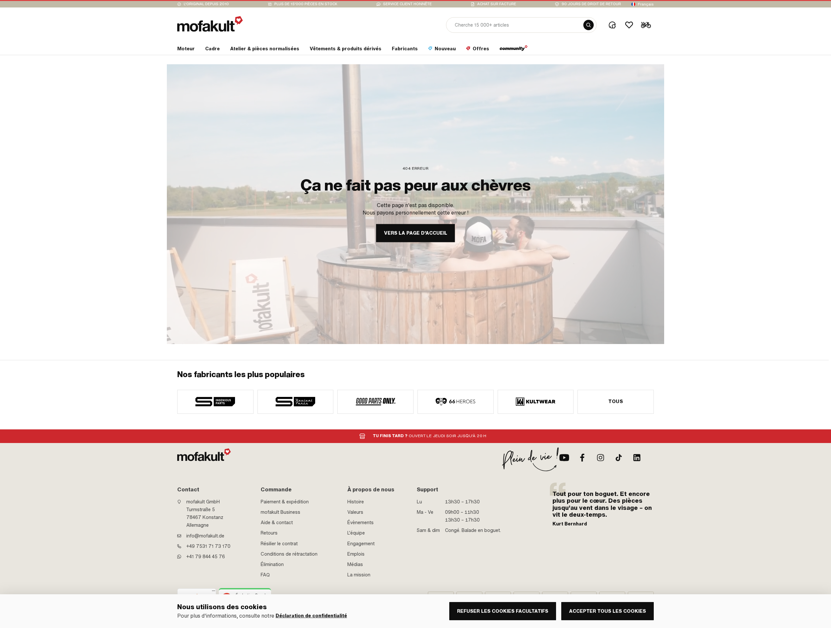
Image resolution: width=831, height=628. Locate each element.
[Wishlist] (629, 25)
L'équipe (356, 533)
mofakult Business (280, 512)
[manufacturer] (215, 402)
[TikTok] (618, 457)
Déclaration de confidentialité (311, 616)
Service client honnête (407, 4)
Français (646, 4)
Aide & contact (277, 522)
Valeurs (355, 512)
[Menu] (213, 592)
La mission (358, 575)
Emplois (356, 554)
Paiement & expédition (285, 502)
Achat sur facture (496, 4)
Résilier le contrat (279, 543)
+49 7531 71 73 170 (208, 546)
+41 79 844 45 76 (205, 556)
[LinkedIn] (636, 457)
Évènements (360, 522)
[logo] (210, 24)
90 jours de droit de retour (591, 4)
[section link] (513, 49)
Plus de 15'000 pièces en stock (305, 4)
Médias (355, 564)
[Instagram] (600, 457)
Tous (615, 401)
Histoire (355, 502)
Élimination (272, 564)
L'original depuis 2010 (206, 4)
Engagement (361, 543)
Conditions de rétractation (289, 554)
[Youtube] (564, 457)
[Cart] (646, 25)
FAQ (265, 575)
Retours (269, 533)
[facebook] (582, 457)
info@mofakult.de (205, 536)
